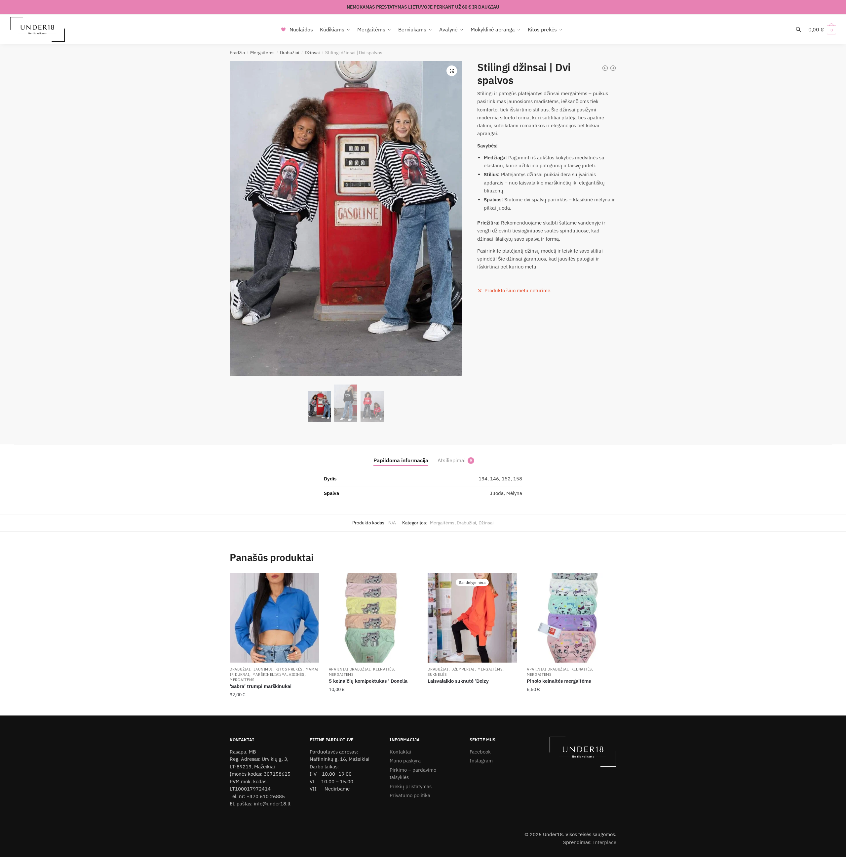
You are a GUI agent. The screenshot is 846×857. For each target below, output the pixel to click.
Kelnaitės (383, 669)
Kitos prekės (289, 669)
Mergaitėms (262, 53)
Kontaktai (400, 752)
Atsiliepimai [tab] (452, 460)
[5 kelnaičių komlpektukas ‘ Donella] (373, 618)
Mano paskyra (405, 760)
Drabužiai (289, 53)
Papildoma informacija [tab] (400, 460)
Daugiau (472, 708)
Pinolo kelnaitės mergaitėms (559, 681)
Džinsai (312, 53)
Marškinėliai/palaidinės (278, 674)
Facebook (480, 752)
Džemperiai (463, 669)
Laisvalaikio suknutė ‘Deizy (458, 681)
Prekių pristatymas (411, 786)
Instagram (481, 760)
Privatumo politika (410, 795)
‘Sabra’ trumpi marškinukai (260, 686)
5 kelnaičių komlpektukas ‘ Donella (368, 681)
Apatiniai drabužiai (349, 669)
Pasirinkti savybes (274, 708)
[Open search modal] (801, 29)
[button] (451, 70)
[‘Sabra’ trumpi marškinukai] (274, 618)
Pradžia (237, 53)
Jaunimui (263, 669)
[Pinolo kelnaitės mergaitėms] (571, 618)
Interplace (604, 842)
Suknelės (437, 674)
